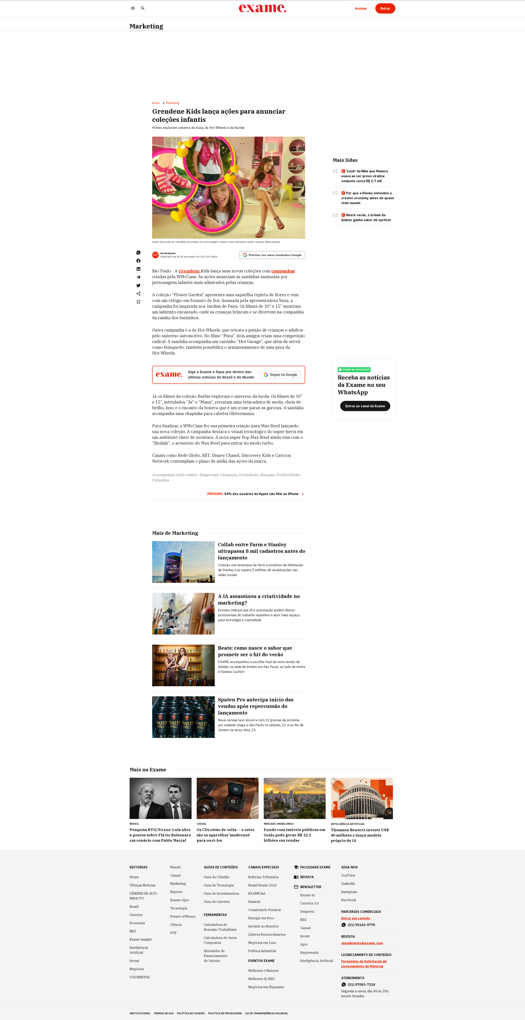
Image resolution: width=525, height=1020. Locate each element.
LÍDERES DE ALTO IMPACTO (143, 895)
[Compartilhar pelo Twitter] (138, 285)
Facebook (348, 900)
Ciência (176, 925)
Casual (175, 875)
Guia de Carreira (217, 902)
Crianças (228, 474)
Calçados (160, 480)
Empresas (209, 474)
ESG (133, 931)
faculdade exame (315, 867)
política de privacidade (225, 1013)
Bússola (254, 902)
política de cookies (191, 1013)
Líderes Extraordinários (266, 934)
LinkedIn (348, 884)
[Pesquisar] (142, 8)
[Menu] (133, 8)
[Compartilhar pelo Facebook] (138, 260)
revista (307, 877)
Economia (137, 923)
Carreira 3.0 (309, 903)
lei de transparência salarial (266, 1013)
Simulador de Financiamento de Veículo (215, 956)
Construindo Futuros (264, 910)
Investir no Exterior (263, 926)
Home (156, 103)
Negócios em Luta (262, 943)
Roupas (267, 474)
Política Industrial (262, 951)
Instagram (349, 892)
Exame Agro (179, 900)
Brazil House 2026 (262, 885)
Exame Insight (141, 939)
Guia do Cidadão (216, 877)
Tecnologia (178, 908)
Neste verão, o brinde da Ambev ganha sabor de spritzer (366, 217)
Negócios (137, 969)
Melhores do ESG (261, 979)
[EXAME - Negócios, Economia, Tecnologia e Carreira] (262, 8)
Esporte (176, 892)
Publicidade (288, 474)
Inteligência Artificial (139, 950)
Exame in (307, 895)
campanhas (283, 271)
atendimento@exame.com (362, 943)
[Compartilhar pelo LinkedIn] (138, 268)
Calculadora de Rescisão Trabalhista (220, 927)
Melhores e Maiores (263, 971)
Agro (304, 944)
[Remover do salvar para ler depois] (138, 301)
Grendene (190, 271)
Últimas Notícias (142, 885)
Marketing (146, 26)
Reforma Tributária (263, 877)
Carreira (136, 915)
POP (173, 933)
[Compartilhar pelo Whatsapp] (138, 252)
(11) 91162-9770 (361, 925)
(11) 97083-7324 (361, 984)
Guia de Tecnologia (219, 885)
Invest (134, 961)
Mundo (175, 867)
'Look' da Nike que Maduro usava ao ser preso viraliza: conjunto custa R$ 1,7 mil (364, 176)
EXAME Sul (256, 893)
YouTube (348, 875)
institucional (140, 1013)
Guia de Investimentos (221, 893)
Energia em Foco (261, 918)
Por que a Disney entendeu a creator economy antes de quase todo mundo (367, 198)
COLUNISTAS (140, 977)
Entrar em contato (355, 918)
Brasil (134, 907)
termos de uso (164, 1013)
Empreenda (309, 952)
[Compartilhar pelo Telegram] (138, 277)
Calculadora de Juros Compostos (220, 940)
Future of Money (183, 916)
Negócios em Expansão (266, 987)
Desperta (307, 911)
